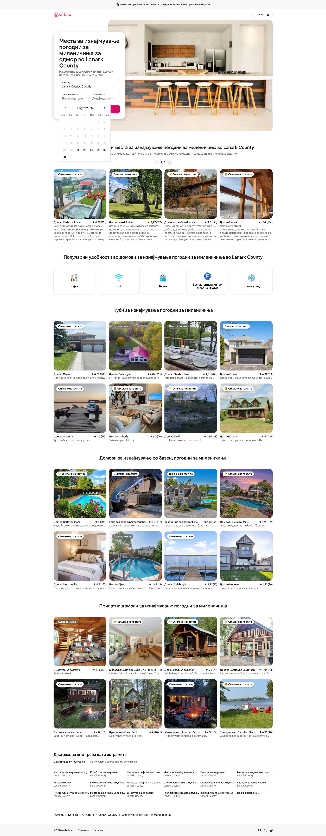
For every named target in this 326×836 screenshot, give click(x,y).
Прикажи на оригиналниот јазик (191, 4)
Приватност (84, 830)
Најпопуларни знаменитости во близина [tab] (113, 761)
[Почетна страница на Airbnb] (62, 14)
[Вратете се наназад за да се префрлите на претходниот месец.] (65, 108)
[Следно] (169, 162)
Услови (99, 830)
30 (104, 150)
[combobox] (89, 86)
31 (64, 157)
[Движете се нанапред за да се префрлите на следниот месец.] (105, 108)
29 (98, 150)
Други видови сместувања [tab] (69, 761)
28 (91, 150)
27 (84, 150)
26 (78, 150)
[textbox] (74, 98)
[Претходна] (156, 162)
